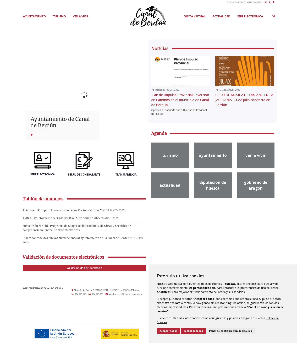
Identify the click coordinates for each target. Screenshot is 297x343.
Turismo (59, 16)
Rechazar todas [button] (193, 331)
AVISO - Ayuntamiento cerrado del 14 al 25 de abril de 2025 (61, 218)
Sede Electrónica (250, 16)
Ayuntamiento (34, 16)
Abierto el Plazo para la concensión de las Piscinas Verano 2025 (64, 210)
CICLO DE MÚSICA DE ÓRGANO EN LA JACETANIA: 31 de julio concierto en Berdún (244, 99)
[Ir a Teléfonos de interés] (270, 2)
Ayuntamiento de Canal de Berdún (60, 122)
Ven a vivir (80, 16)
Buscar (273, 16)
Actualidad (221, 16)
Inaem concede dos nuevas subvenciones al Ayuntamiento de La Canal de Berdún (76, 238)
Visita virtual (194, 16)
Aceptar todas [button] (168, 331)
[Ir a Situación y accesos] (273, 2)
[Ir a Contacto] (266, 2)
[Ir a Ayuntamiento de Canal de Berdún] (148, 16)
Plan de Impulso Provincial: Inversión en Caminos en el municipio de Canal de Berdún (180, 99)
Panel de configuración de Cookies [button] (230, 331)
